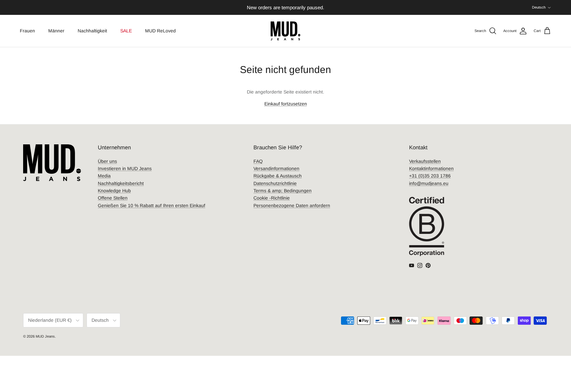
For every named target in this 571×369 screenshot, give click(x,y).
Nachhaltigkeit (92, 30)
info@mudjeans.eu (428, 183)
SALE (126, 30)
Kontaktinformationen (431, 168)
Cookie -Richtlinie (271, 198)
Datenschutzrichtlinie (275, 183)
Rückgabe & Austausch (277, 175)
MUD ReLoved (160, 30)
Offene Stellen (113, 198)
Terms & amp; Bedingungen (282, 190)
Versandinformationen (276, 168)
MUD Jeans (45, 336)
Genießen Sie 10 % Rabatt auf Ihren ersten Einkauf (151, 205)
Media (104, 175)
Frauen (27, 30)
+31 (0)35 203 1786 (430, 175)
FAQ (258, 161)
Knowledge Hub (114, 190)
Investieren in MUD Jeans (125, 168)
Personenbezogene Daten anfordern (291, 205)
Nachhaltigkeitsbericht (121, 183)
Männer (56, 30)
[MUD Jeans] (285, 30)
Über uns (107, 161)
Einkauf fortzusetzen (285, 103)
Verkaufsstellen (425, 161)
